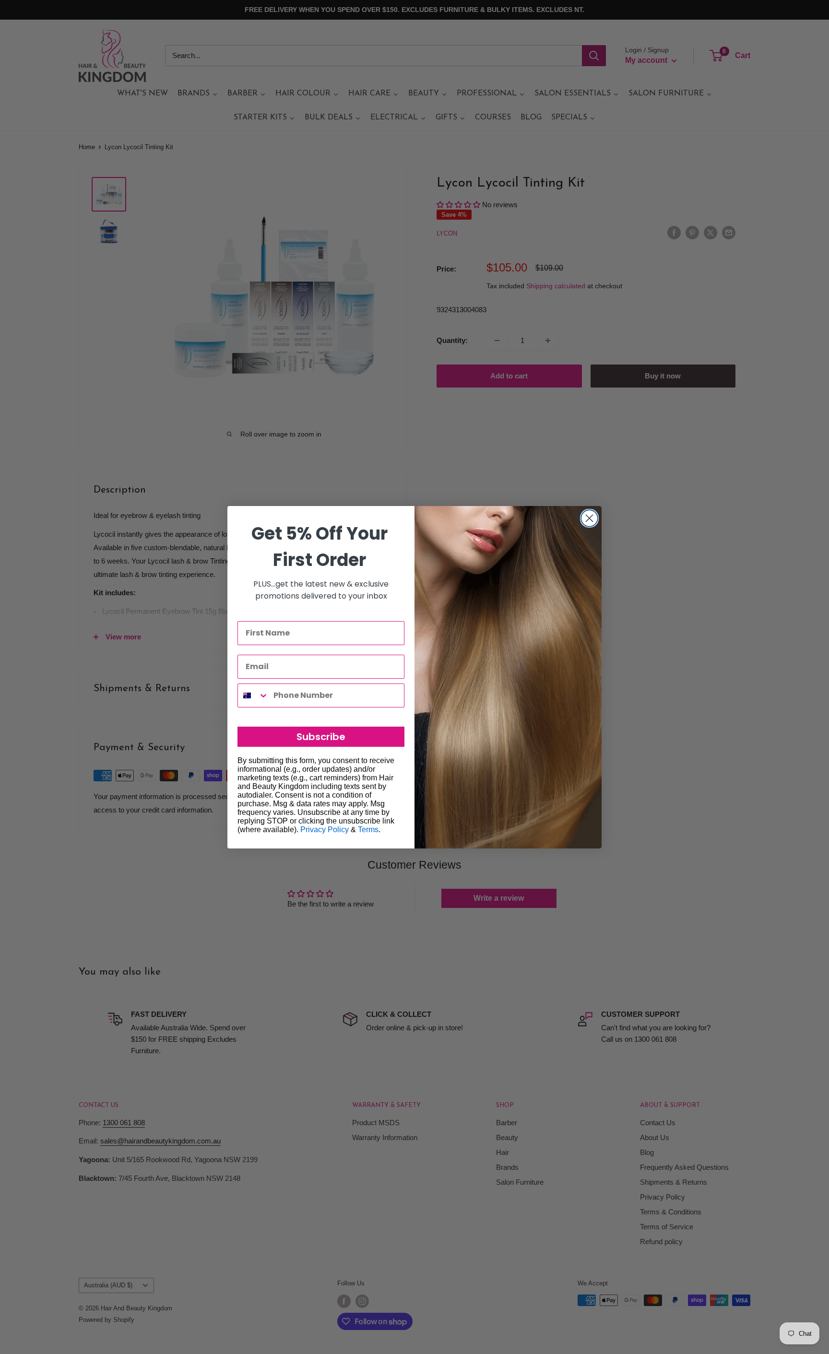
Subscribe (320, 736)
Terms (368, 829)
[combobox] (253, 695)
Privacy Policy (324, 829)
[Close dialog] (589, 518)
